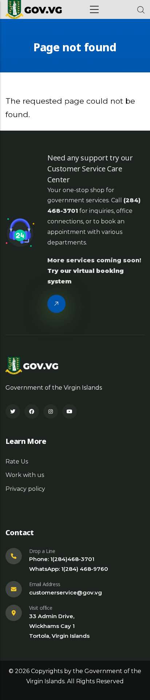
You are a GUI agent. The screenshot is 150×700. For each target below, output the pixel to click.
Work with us (24, 475)
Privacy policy (25, 488)
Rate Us (16, 461)
